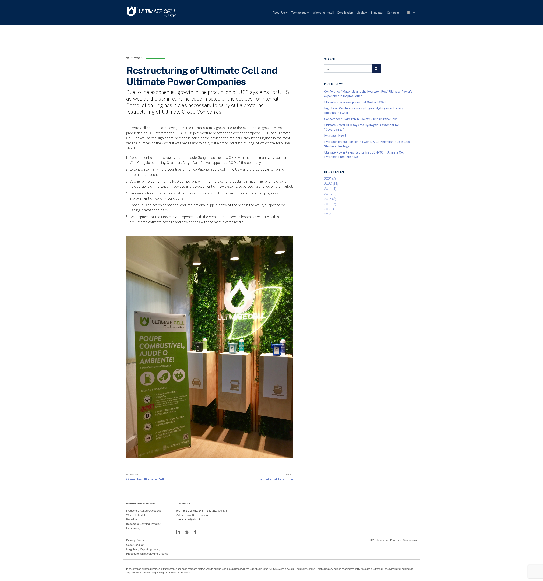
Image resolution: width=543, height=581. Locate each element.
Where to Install (323, 12)
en (409, 12)
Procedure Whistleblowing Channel (147, 553)
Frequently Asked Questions (143, 510)
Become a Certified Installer (143, 523)
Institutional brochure (275, 479)
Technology (298, 12)
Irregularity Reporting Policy (143, 549)
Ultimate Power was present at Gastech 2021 (355, 102)
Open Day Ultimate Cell (145, 479)
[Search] (376, 68)
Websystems (410, 540)
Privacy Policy (135, 540)
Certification (345, 12)
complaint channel (306, 569)
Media (360, 12)
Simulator (377, 12)
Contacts (393, 12)
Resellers (132, 519)
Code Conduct (135, 544)
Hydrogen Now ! (335, 135)
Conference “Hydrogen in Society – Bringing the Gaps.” (361, 119)
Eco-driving (133, 528)
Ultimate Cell (382, 540)
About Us (279, 12)
